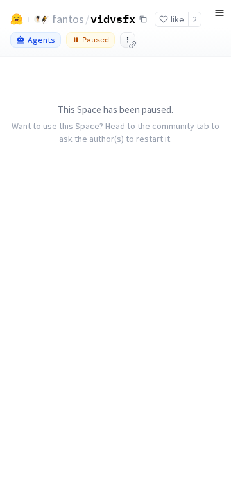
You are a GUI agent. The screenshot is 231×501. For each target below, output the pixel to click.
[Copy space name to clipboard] (143, 19)
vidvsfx (112, 19)
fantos (68, 19)
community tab (180, 126)
